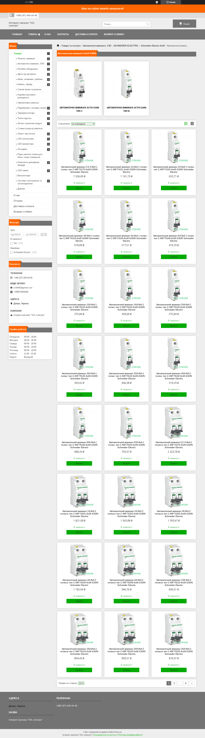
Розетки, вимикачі (26, 58)
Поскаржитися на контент (105, 735)
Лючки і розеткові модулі (30, 123)
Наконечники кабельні (28, 103)
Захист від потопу (26, 133)
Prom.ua (118, 732)
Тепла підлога (24, 118)
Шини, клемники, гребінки (30, 79)
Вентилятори (24, 175)
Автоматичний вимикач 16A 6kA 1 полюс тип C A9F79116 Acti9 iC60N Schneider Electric (126, 307)
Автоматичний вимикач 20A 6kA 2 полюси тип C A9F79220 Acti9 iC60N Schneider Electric (126, 651)
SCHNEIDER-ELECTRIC (126, 45)
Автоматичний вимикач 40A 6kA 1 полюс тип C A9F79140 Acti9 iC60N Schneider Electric (174, 376)
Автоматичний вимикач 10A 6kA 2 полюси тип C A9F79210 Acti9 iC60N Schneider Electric (174, 582)
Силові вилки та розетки (29, 89)
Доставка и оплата (86, 34)
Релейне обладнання (28, 69)
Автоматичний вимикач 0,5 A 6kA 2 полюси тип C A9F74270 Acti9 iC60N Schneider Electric (174, 445)
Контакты (63, 34)
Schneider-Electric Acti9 (153, 45)
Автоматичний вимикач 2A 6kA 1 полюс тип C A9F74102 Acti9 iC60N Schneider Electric (173, 169)
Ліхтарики (22, 149)
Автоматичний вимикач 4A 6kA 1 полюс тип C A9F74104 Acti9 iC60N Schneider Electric (126, 238)
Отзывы (18, 200)
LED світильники (26, 139)
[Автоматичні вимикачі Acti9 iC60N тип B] (126, 83)
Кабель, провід (25, 84)
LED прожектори (25, 144)
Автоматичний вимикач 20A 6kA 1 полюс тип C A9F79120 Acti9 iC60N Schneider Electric (174, 307)
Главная (17, 34)
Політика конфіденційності (130, 735)
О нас (47, 34)
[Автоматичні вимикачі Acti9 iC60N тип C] (79, 83)
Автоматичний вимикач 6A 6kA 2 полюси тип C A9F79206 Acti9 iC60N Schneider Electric (126, 582)
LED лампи (23, 170)
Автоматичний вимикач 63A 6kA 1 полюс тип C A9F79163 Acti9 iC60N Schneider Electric (126, 445)
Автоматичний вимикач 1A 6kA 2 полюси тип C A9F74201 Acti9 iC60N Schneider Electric (79, 514)
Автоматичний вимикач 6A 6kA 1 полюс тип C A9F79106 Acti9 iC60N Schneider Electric (173, 238)
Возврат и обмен (114, 34)
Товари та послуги (71, 45)
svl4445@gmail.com (22, 287)
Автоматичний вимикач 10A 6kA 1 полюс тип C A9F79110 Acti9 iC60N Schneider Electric (79, 307)
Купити (79, 188)
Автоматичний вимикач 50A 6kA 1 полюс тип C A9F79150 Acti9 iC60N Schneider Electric (79, 445)
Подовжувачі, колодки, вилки (32, 108)
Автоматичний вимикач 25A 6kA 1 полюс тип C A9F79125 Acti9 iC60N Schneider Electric (79, 376)
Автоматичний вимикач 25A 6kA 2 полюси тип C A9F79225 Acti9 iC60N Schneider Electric (174, 651)
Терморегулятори (26, 113)
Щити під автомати (27, 74)
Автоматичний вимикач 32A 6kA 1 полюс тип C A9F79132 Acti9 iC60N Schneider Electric (126, 376)
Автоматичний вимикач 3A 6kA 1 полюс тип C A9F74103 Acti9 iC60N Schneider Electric (79, 238)
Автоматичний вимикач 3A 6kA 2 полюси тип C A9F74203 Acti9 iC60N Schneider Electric (174, 514)
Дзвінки (21, 189)
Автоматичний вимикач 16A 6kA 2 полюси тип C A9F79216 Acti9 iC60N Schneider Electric (79, 651)
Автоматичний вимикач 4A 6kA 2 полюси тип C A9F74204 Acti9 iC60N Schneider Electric (79, 582)
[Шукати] (148, 24)
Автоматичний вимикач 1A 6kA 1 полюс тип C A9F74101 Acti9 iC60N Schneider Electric (126, 169)
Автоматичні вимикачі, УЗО (97, 45)
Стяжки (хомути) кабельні (30, 128)
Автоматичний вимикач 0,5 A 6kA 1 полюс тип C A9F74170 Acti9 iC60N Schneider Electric (79, 169)
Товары (32, 34)
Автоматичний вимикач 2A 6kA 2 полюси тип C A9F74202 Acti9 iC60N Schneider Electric (126, 514)
